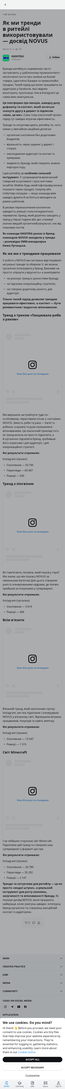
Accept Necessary (32, 1067)
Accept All (33, 1059)
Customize (33, 1075)
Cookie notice (26, 1052)
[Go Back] (5, 4)
